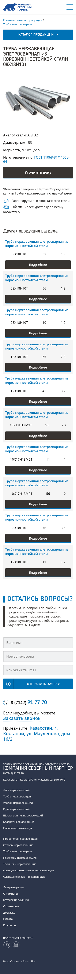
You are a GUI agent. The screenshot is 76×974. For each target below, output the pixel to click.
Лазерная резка (13, 887)
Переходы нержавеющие (20, 858)
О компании (11, 893)
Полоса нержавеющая (18, 828)
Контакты (9, 925)
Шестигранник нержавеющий (23, 815)
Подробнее (38, 265)
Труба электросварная (18, 851)
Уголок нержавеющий (18, 803)
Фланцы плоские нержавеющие (24, 877)
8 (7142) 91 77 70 (13, 773)
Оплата (8, 919)
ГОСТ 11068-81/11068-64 (36, 159)
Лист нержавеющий (16, 790)
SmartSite (29, 961)
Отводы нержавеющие (18, 845)
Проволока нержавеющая (20, 839)
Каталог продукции (16, 900)
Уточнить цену (38, 172)
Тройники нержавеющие (19, 864)
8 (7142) (29, 702)
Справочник (11, 906)
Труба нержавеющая (31, 193)
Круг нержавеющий (16, 809)
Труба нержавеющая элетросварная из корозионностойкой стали (36, 243)
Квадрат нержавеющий (18, 822)
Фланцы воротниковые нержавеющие (28, 870)
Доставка (9, 912)
